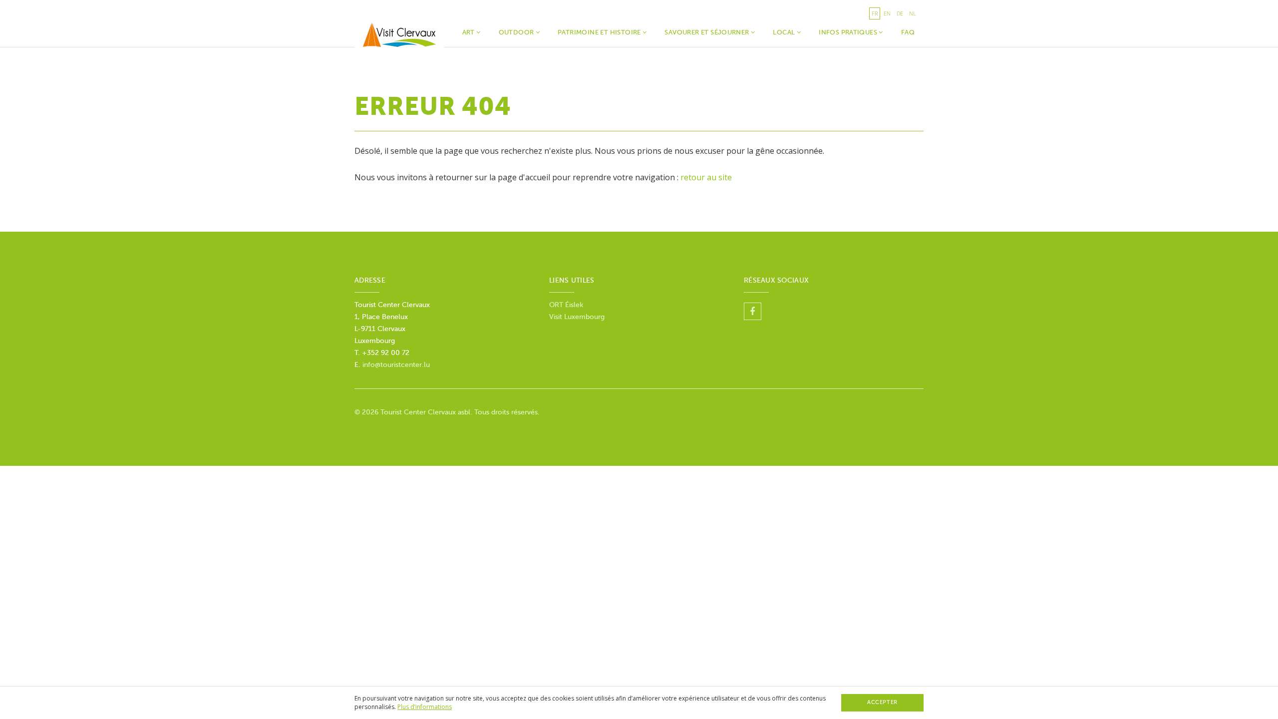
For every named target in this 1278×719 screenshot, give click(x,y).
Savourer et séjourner (707, 32)
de (900, 13)
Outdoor (517, 32)
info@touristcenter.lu (396, 364)
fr (875, 13)
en (887, 13)
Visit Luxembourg (577, 317)
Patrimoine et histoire (600, 32)
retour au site (706, 177)
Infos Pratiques (849, 32)
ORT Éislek (566, 305)
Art (469, 32)
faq (908, 32)
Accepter (882, 702)
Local (784, 32)
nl (912, 13)
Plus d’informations (424, 707)
